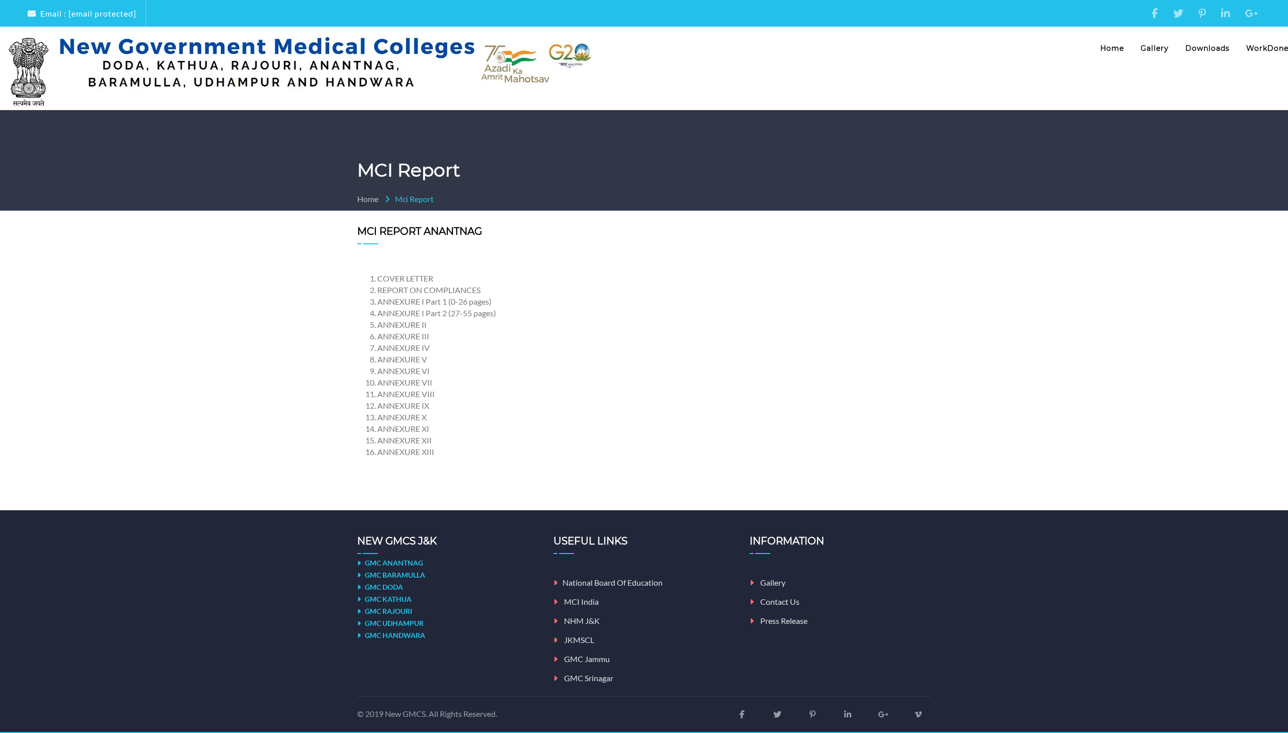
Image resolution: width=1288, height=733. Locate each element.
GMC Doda (383, 587)
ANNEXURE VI (403, 371)
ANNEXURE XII (404, 440)
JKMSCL (578, 640)
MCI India (580, 601)
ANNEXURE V (402, 359)
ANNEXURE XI (403, 428)
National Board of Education (612, 582)
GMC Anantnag (393, 563)
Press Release (783, 620)
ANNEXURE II (402, 324)
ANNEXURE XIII (405, 451)
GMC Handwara (394, 635)
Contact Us (779, 601)
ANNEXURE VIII (406, 394)
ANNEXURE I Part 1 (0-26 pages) (434, 301)
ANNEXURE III (403, 336)
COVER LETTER (405, 278)
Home (1112, 48)
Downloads (1207, 48)
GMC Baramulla (394, 575)
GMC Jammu (586, 659)
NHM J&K (581, 620)
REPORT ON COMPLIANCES (428, 290)
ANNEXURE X (402, 417)
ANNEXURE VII (404, 382)
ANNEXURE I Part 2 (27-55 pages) (436, 313)
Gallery (1155, 48)
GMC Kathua (387, 599)
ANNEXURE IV (403, 347)
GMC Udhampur (393, 623)
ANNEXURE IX (403, 405)
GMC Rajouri (387, 611)
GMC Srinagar (587, 678)
